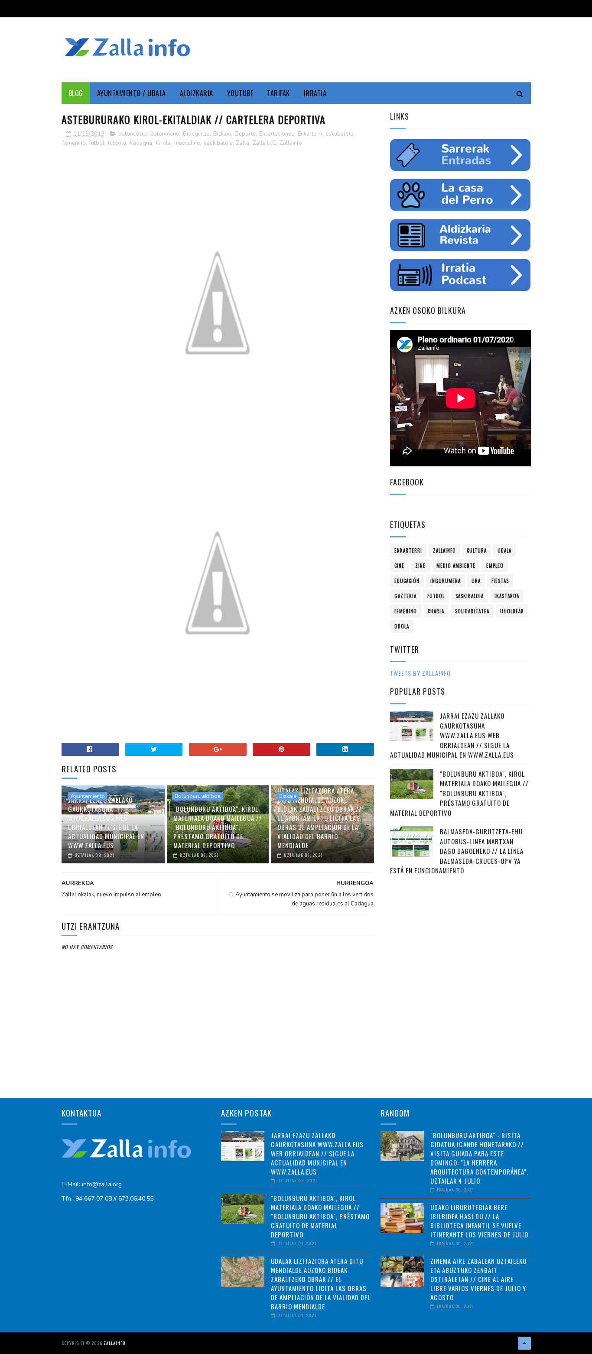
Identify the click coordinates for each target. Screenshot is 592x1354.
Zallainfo (291, 143)
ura (476, 580)
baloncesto (132, 134)
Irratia (315, 93)
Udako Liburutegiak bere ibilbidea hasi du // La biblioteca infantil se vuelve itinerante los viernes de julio (479, 1220)
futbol (96, 143)
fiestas (500, 580)
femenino (74, 143)
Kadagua (141, 143)
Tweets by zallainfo (420, 672)
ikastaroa (506, 595)
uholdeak (512, 611)
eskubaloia (339, 134)
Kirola (163, 143)
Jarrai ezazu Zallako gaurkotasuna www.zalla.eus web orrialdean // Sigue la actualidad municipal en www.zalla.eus (106, 822)
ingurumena (445, 580)
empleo (495, 565)
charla (436, 611)
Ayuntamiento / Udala (131, 93)
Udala (504, 550)
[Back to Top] (524, 1343)
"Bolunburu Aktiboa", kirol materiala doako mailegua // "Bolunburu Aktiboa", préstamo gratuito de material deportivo (217, 827)
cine (399, 565)
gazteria (405, 595)
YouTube (240, 93)
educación (407, 580)
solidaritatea (472, 611)
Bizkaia (222, 134)
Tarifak (278, 93)
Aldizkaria (196, 93)
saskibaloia (218, 143)
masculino (187, 143)
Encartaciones (276, 134)
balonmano (164, 134)
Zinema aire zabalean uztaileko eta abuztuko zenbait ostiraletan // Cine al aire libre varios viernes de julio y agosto (478, 1279)
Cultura (477, 550)
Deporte (245, 134)
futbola (117, 143)
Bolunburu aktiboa (198, 796)
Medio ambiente (455, 565)
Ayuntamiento (88, 796)
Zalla (242, 143)
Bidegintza (196, 134)
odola (401, 626)
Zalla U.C (264, 143)
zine (420, 565)
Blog (75, 93)
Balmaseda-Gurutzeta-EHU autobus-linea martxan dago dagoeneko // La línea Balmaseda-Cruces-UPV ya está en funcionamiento (457, 851)
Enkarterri (310, 134)
